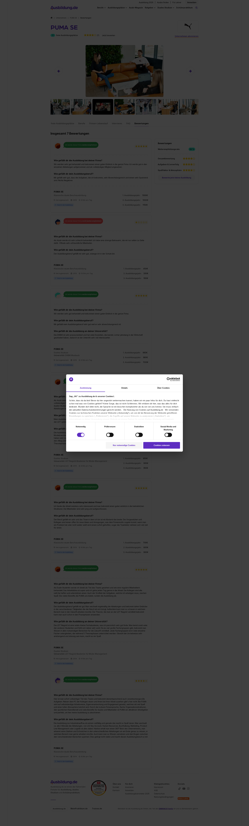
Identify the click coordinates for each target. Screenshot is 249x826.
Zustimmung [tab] (85, 388)
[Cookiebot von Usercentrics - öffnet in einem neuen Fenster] (168, 379)
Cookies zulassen (162, 445)
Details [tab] (124, 388)
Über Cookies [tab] (163, 388)
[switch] (110, 435)
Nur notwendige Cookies (124, 445)
